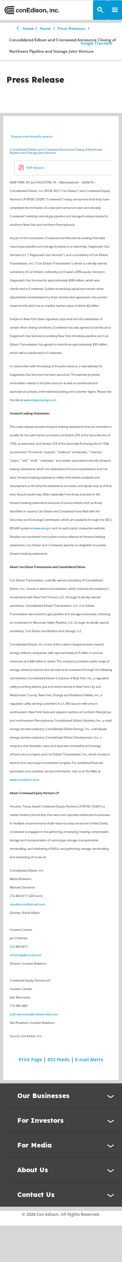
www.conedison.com (24, 780)
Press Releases (71, 28)
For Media (34, 1145)
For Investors (40, 1120)
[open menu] (115, 10)
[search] (100, 10)
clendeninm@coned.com (27, 904)
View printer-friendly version (32, 136)
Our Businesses (43, 1096)
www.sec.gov (42, 528)
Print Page (30, 1059)
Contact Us (36, 1194)
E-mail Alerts (89, 1059)
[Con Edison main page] (32, 10)
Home (28, 28)
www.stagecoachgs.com (39, 400)
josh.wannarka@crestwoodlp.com (34, 1014)
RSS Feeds (58, 1059)
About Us (32, 1170)
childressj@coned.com (26, 955)
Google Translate (97, 43)
